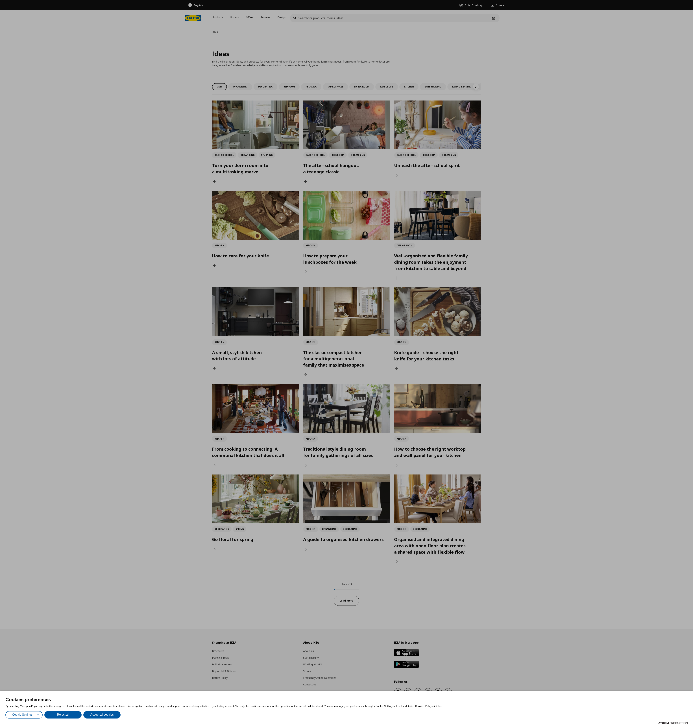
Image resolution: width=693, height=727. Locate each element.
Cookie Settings (22, 714)
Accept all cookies (102, 714)
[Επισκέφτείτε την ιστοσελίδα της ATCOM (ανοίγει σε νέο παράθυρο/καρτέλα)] (673, 723)
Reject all (63, 714)
